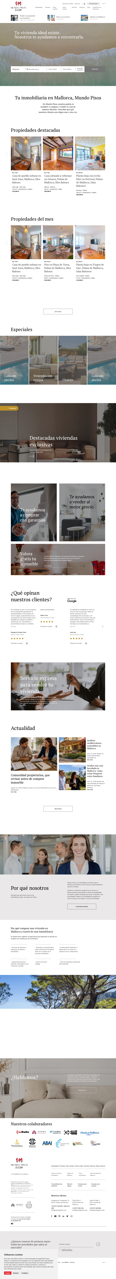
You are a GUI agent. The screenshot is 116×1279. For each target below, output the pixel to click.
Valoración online (67, 3)
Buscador (94, 3)
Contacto (77, 3)
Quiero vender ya (27, 714)
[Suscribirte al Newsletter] (98, 1244)
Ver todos (58, 312)
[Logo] (18, 6)
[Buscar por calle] (83, 565)
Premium (47, 7)
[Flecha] (22, 525)
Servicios (74, 7)
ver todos (58, 809)
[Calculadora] (83, 3)
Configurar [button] (25, 1273)
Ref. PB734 (79, 261)
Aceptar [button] (7, 1273)
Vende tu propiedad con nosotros (27, 17)
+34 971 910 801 (95, 1208)
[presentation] (7, 154)
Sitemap (72, 1262)
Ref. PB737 (47, 261)
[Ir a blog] (12, 1223)
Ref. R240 (79, 173)
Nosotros (82, 7)
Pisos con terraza (63, 17)
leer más (13, 626)
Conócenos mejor (82, 906)
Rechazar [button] (16, 1273)
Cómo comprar (55, 8)
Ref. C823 (15, 173)
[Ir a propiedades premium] (67, 456)
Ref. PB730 (47, 173)
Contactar (81, 1090)
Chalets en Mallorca (97, 17)
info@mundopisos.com (58, 1210)
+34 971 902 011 (78, 1208)
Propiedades (38, 7)
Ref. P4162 (15, 261)
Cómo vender (65, 8)
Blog (88, 7)
